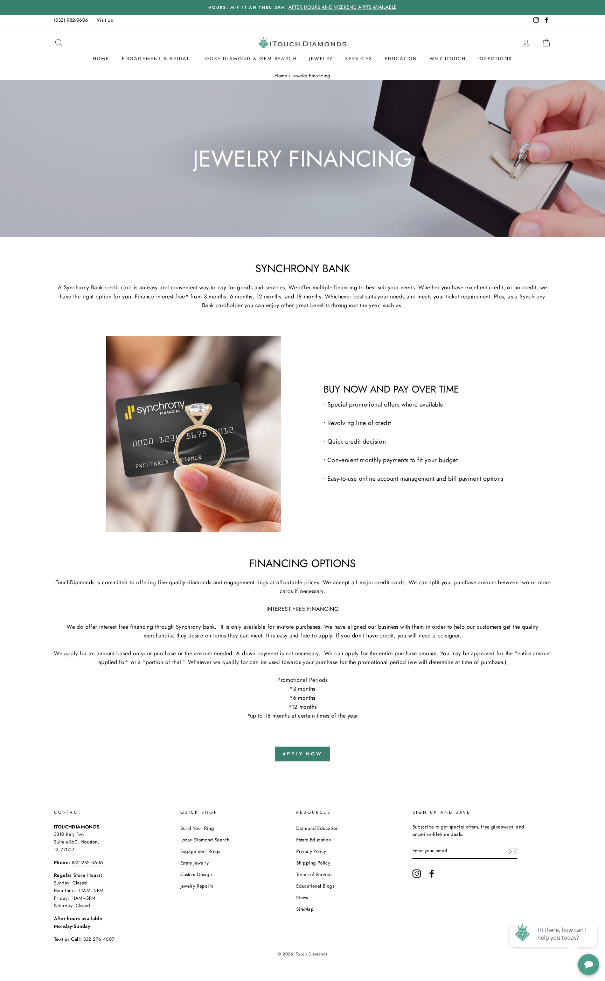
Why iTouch (448, 58)
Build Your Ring (197, 828)
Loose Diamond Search (205, 839)
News (302, 897)
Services (358, 58)
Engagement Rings (200, 851)
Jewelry (321, 58)
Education (401, 58)
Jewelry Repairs (196, 885)
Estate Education (313, 839)
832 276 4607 (98, 939)
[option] (302, 7)
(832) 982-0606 (71, 19)
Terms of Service (314, 874)
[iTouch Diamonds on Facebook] (431, 873)
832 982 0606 (87, 862)
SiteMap (305, 908)
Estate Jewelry (194, 862)
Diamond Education (317, 828)
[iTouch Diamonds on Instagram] (416, 873)
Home (101, 58)
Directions (495, 58)
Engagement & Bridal (156, 58)
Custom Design (196, 874)
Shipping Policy (313, 862)
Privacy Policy (311, 851)
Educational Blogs (315, 885)
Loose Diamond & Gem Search (249, 58)
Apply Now (302, 753)
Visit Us (105, 19)
